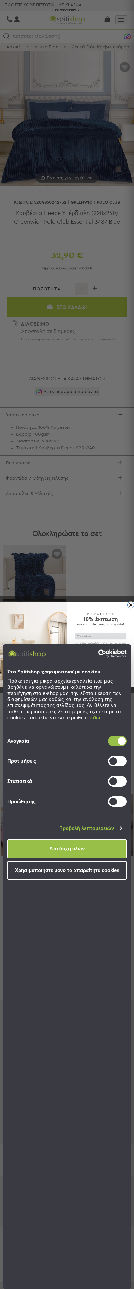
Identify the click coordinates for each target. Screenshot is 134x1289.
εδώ (95, 717)
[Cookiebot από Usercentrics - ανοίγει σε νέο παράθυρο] (98, 653)
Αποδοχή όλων (67, 848)
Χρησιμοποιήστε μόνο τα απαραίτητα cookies (67, 870)
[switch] (117, 761)
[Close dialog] (130, 605)
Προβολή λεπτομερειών (86, 828)
